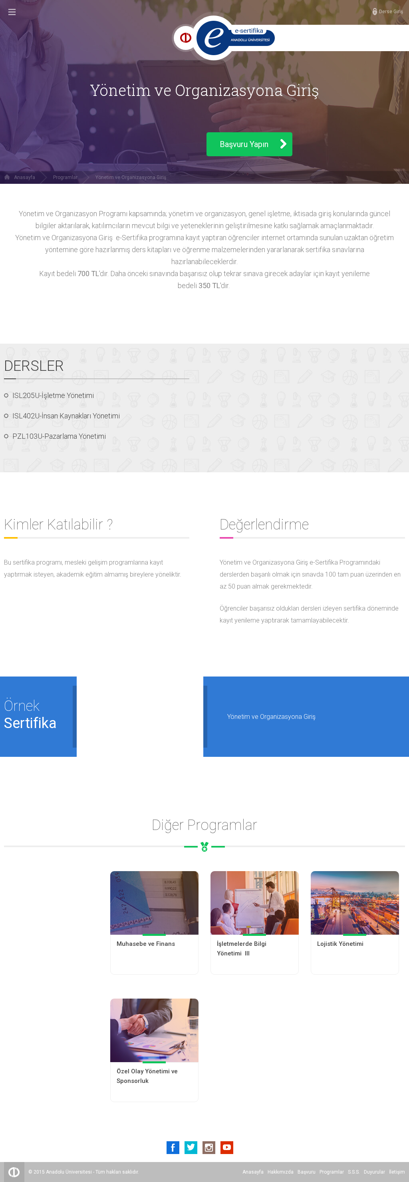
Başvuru (307, 1172)
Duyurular (374, 1172)
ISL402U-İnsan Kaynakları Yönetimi (66, 416)
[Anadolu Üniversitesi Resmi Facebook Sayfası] (173, 1147)
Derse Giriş (391, 11)
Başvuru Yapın (244, 144)
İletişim (397, 1172)
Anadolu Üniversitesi (69, 1172)
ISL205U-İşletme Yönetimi (53, 395)
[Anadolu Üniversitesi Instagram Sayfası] (209, 1147)
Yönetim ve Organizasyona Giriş (130, 177)
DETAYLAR (154, 956)
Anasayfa (24, 177)
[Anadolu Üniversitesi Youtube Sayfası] (226, 1147)
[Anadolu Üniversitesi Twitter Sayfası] (191, 1147)
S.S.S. (354, 1172)
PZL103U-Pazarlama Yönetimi (59, 436)
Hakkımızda (281, 1172)
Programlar (65, 177)
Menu (12, 12)
